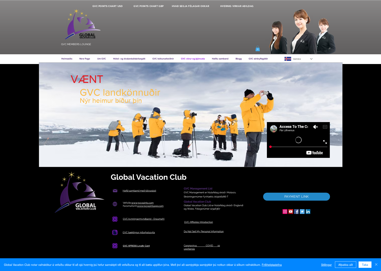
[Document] (114, 219)
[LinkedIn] (308, 211)
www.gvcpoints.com (142, 202)
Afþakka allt (345, 265)
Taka (365, 265)
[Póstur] (115, 191)
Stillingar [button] (326, 265)
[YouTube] (290, 211)
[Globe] (115, 204)
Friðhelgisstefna (272, 265)
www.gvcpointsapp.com (150, 206)
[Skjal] (114, 232)
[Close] (376, 264)
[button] (257, 48)
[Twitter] (302, 211)
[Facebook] (296, 211)
